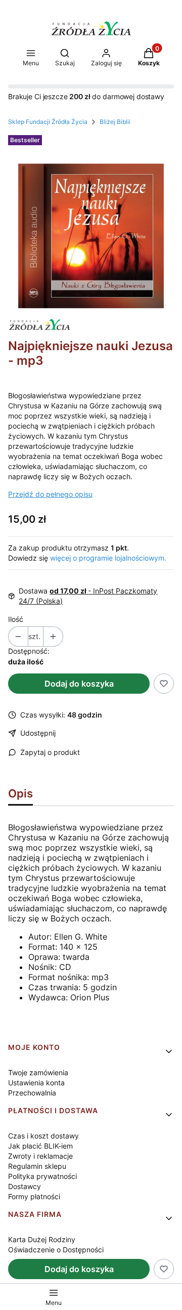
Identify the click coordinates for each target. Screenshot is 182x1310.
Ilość (15, 619)
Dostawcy (24, 1186)
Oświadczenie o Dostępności (56, 1249)
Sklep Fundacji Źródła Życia (47, 121)
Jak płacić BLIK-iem (40, 1146)
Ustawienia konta (36, 1082)
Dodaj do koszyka (79, 684)
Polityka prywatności (42, 1176)
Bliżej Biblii (115, 121)
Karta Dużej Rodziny (41, 1239)
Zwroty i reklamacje (40, 1156)
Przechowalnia (32, 1092)
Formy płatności (34, 1196)
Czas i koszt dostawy (43, 1135)
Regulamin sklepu (37, 1166)
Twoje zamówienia (38, 1072)
